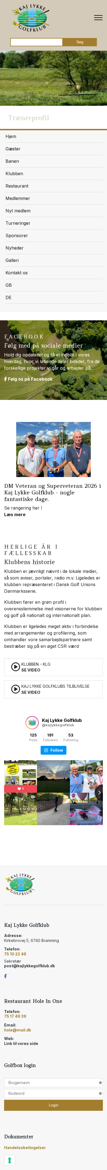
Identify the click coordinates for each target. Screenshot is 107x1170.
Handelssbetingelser (25, 1147)
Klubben (14, 173)
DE (8, 297)
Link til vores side (21, 1043)
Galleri (12, 260)
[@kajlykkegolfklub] (32, 722)
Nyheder (14, 248)
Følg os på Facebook (29, 379)
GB (8, 285)
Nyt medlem (17, 210)
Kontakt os (16, 272)
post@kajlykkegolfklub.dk (29, 965)
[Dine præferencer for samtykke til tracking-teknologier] (9, 1160)
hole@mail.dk (17, 1030)
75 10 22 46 (15, 954)
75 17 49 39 (15, 1016)
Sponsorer (16, 235)
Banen (12, 161)
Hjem (10, 136)
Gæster (13, 148)
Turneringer (17, 223)
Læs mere (24, 446)
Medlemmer (17, 198)
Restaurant (16, 186)
